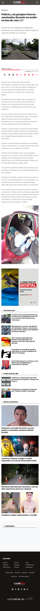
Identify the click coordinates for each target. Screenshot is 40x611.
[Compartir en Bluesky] (25, 75)
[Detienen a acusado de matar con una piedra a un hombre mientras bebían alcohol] (20, 416)
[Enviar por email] (9, 75)
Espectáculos (6, 567)
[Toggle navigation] (2, 2)
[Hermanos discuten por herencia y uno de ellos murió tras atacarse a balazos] (20, 474)
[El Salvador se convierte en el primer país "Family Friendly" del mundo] (6, 393)
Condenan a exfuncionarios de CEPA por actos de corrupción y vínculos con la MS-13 (25, 379)
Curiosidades (29, 567)
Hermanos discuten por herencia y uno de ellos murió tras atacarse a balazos (19, 487)
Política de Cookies (24, 576)
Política (16, 562)
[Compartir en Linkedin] (33, 75)
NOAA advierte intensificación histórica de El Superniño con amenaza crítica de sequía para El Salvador (23, 340)
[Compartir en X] (21, 75)
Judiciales (5, 565)
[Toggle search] (37, 2)
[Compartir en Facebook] (17, 75)
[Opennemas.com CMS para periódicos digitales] (20, 601)
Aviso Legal (14, 576)
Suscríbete (32, 572)
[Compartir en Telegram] (29, 75)
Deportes (16, 567)
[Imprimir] (13, 75)
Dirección (17, 572)
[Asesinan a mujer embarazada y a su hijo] (20, 503)
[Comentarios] (5, 75)
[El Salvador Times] (20, 2)
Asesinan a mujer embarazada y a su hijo (19, 515)
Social (27, 562)
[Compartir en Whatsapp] (37, 75)
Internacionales (29, 565)
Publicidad (24, 572)
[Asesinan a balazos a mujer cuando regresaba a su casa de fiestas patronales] (20, 446)
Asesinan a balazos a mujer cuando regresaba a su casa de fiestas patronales (19, 459)
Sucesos (5, 562)
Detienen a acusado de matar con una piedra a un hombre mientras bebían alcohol (17, 430)
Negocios (16, 565)
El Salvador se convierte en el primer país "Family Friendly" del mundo (24, 390)
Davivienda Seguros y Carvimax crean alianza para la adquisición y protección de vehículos (24, 363)
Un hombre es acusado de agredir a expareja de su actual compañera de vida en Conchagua (23, 351)
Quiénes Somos (9, 572)
